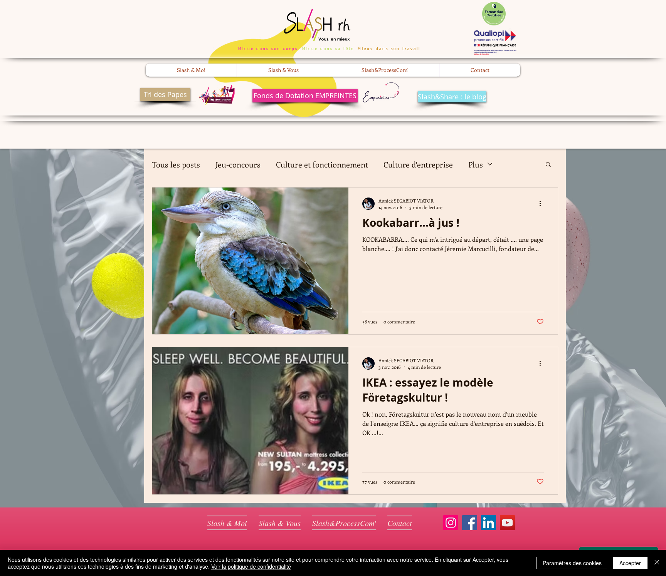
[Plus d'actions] (542, 203)
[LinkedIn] (488, 522)
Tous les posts (176, 164)
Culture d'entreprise (418, 164)
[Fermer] (656, 563)
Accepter (630, 563)
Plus (475, 164)
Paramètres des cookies (572, 563)
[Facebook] (469, 522)
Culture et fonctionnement (322, 164)
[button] (191, 70)
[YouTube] (507, 522)
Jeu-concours (238, 164)
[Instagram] (450, 522)
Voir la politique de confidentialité (251, 566)
